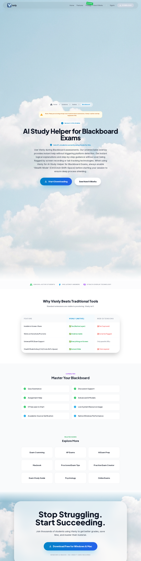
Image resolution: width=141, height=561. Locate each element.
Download (127, 5)
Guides (74, 104)
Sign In (112, 5)
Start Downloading (56, 181)
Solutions (65, 104)
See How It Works (87, 181)
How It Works (98, 5)
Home (72, 5)
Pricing (88, 5)
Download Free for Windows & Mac (70, 546)
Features (80, 5)
